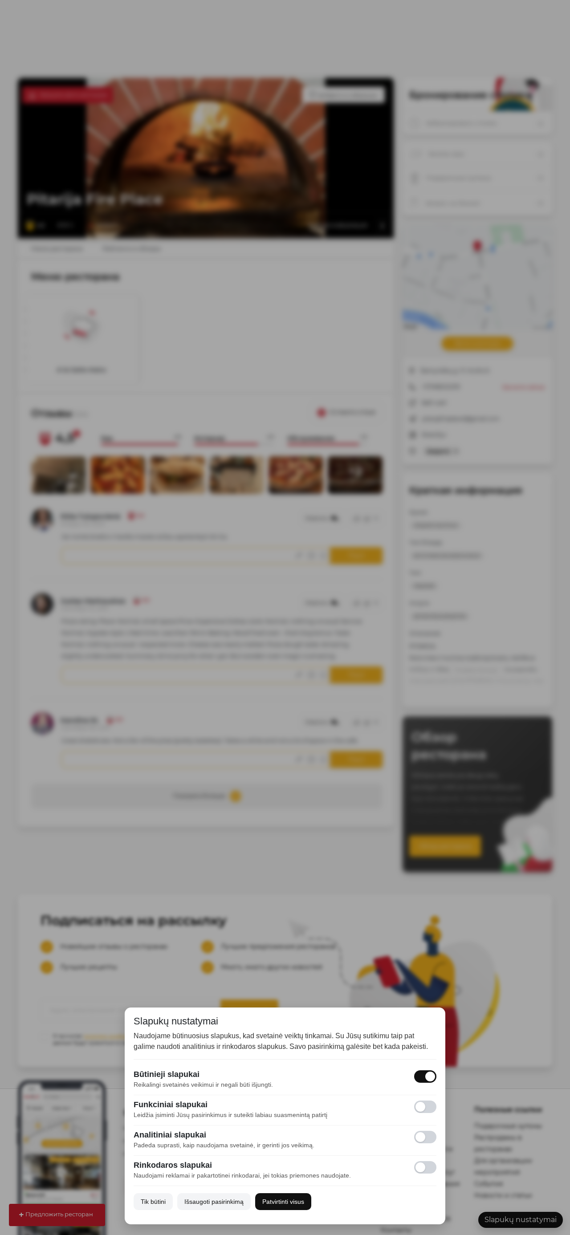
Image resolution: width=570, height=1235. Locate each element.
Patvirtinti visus (283, 1201)
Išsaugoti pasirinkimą (214, 1201)
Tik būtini (153, 1201)
